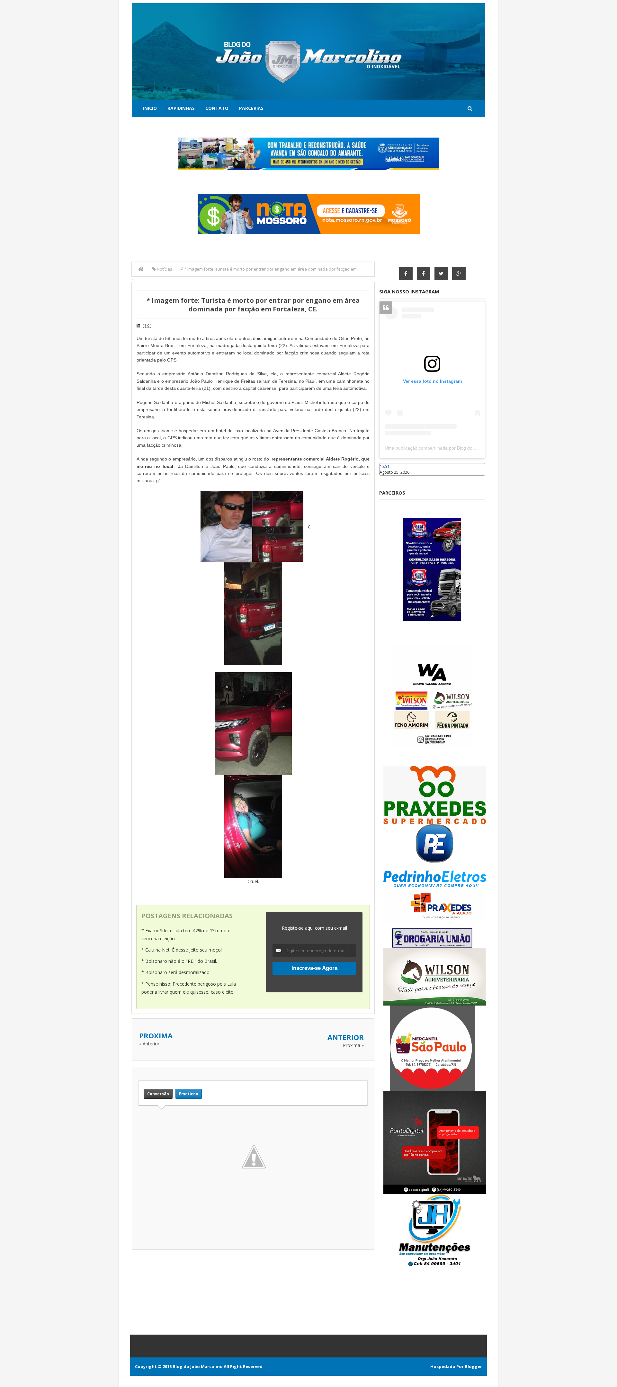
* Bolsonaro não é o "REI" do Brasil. (179, 961)
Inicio (150, 108)
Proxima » (353, 1045)
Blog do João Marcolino (198, 1366)
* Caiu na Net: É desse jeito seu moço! (181, 950)
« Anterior (149, 1044)
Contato (216, 108)
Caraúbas (388, 478)
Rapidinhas (181, 108)
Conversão (158, 1093)
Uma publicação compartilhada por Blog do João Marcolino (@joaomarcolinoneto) (468, 448)
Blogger (473, 1366)
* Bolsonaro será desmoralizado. (175, 972)
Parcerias (251, 108)
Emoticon (188, 1093)
